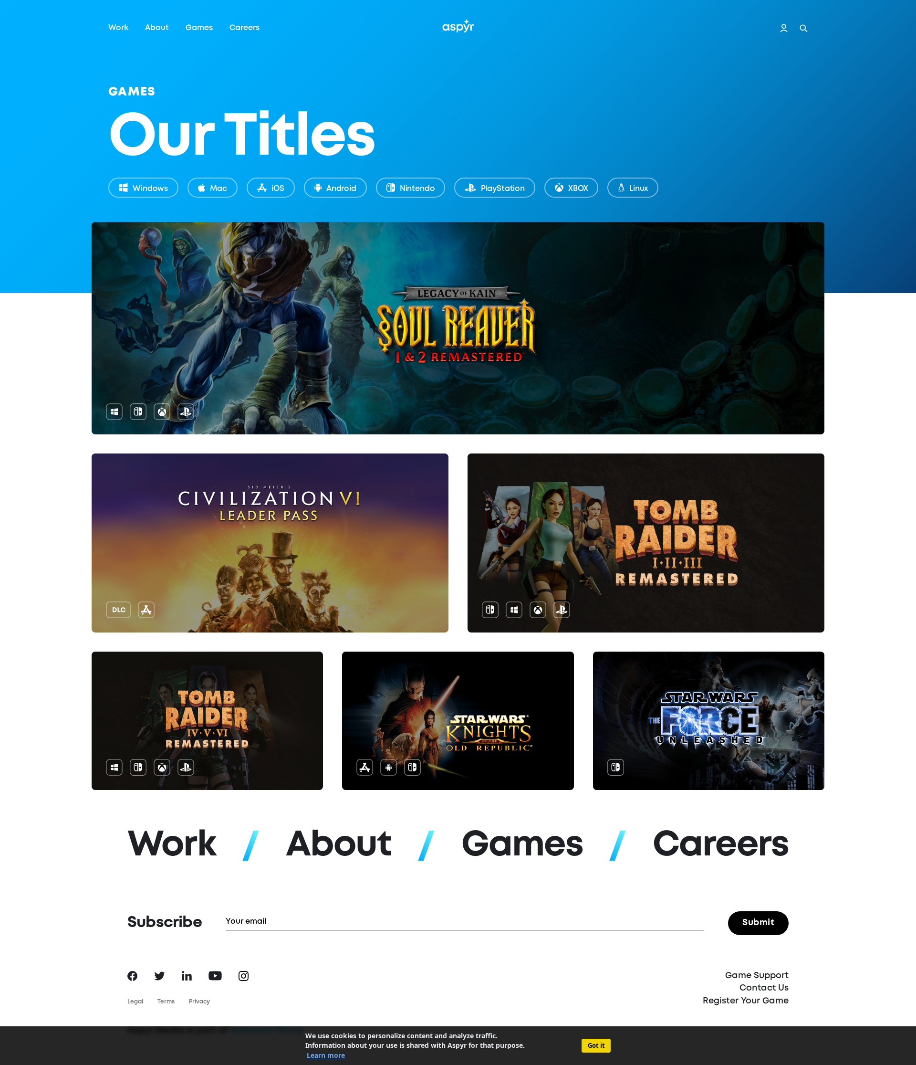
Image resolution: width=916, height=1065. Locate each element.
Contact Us (764, 988)
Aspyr (458, 25)
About (157, 28)
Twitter (159, 976)
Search (804, 28)
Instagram (244, 976)
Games (199, 28)
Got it (596, 1045)
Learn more (326, 1055)
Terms (166, 1001)
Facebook (132, 976)
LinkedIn (187, 976)
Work (118, 28)
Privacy (199, 1001)
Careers (244, 28)
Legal (135, 1001)
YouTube (215, 976)
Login (784, 28)
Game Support (757, 976)
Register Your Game (746, 1001)
